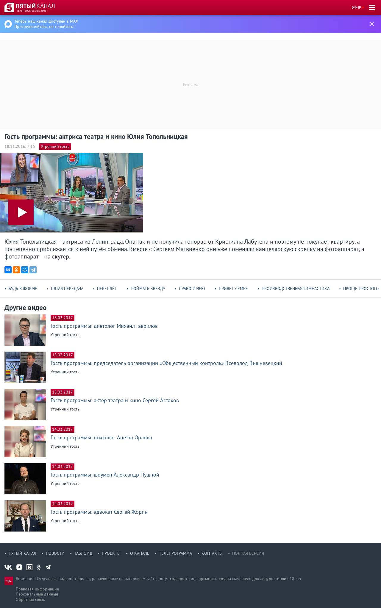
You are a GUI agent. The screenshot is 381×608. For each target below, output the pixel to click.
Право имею (192, 288)
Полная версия (248, 553)
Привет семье (233, 288)
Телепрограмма (175, 553)
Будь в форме (23, 288)
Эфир (356, 7)
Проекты (111, 553)
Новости (55, 553)
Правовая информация (37, 589)
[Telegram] (33, 269)
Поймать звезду (148, 288)
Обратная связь (30, 599)
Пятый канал (22, 553)
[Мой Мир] (24, 269)
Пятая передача (67, 288)
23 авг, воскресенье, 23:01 (31, 10)
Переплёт (107, 288)
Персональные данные (37, 594)
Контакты (212, 553)
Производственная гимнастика (296, 288)
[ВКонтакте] (8, 269)
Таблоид (83, 553)
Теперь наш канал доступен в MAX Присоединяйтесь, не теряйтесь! (46, 23)
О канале (139, 553)
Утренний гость (55, 146)
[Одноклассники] (16, 269)
